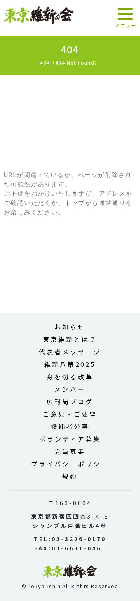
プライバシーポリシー (70, 463)
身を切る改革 (70, 376)
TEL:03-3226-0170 (70, 539)
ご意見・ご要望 (70, 414)
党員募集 (70, 451)
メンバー (70, 389)
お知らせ (70, 326)
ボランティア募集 (70, 438)
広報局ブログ (70, 401)
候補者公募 (70, 426)
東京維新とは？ (70, 339)
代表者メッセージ (70, 351)
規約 (70, 476)
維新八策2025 (70, 364)
